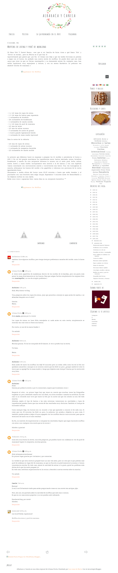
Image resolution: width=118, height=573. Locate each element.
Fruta (94, 158)
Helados (104, 160)
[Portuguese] (107, 85)
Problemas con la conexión (100, 247)
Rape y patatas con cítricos (100, 263)
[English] (94, 85)
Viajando (73, 34)
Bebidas (104, 141)
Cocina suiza (104, 154)
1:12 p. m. (28, 380)
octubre (96, 281)
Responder (16, 264)
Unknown (15, 437)
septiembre (97, 284)
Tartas (93, 181)
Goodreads (94, 321)
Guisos (108, 158)
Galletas (101, 158)
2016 (94, 214)
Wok (101, 183)
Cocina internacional (98, 150)
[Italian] (104, 85)
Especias (108, 156)
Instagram (94, 315)
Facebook (94, 325)
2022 (94, 199)
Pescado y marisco (97, 176)
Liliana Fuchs (17, 271)
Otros (103, 170)
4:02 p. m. (23, 511)
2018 (94, 209)
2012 (94, 224)
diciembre (97, 240)
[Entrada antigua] (86, 552)
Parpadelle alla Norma (99, 276)
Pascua (95, 174)
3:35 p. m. (28, 271)
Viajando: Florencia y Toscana (101, 278)
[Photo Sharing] (44, 88)
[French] (97, 85)
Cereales (96, 147)
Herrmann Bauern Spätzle (100, 267)
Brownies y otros (98, 145)
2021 (94, 202)
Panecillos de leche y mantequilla (102, 252)
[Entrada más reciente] (8, 552)
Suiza (108, 180)
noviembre (97, 243)
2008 (94, 233)
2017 (94, 211)
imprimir (40, 243)
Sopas (104, 180)
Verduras (99, 181)
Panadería (104, 172)
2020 (94, 204)
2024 (94, 194)
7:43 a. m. (21, 483)
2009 (94, 231)
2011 (94, 226)
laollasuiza (16, 256)
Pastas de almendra (98, 265)
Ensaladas (94, 156)
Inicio (12, 34)
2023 (94, 197)
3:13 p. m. (23, 437)
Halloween (97, 160)
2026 (94, 190)
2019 (94, 207)
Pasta (100, 174)
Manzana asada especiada (100, 260)
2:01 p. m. (23, 287)
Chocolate (104, 147)
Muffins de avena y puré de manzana (25, 518)
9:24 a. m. (23, 341)
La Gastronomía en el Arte (48, 34)
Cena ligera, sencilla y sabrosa (101, 270)
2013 (94, 221)
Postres (101, 178)
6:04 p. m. (28, 451)
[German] (100, 85)
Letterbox (94, 323)
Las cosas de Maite (75, 569)
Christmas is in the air (99, 250)
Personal (106, 174)
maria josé (15, 511)
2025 (94, 192)
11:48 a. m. (24, 256)
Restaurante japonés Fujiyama (101, 245)
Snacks (99, 180)
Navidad (96, 167)
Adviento (97, 139)
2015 (94, 216)
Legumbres (98, 162)
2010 (94, 229)
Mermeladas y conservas (101, 163)
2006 (94, 238)
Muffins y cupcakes (101, 165)
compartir (73, 243)
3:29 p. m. (28, 313)
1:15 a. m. (23, 362)
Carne (107, 145)
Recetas (25, 34)
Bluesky (94, 319)
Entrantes (102, 156)
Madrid (105, 162)
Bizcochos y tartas (100, 143)
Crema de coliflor (98, 258)
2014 (94, 219)
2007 (94, 236)
